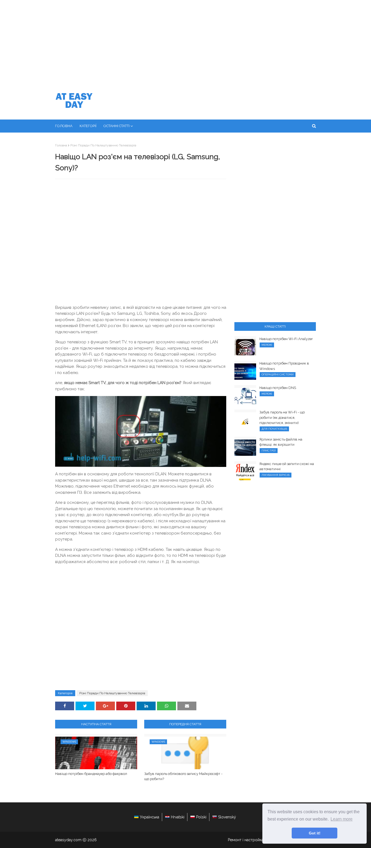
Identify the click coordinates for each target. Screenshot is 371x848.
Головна (61, 145)
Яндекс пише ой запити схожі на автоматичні (286, 466)
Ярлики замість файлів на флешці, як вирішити (280, 442)
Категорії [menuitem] (88, 126)
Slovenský (227, 817)
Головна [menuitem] (64, 126)
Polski (201, 817)
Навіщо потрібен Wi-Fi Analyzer (286, 339)
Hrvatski (177, 817)
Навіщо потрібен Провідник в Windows (284, 366)
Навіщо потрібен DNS (277, 388)
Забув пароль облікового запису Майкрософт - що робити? (183, 776)
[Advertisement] (185, 41)
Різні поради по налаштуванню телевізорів (103, 145)
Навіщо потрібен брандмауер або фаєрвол (91, 774)
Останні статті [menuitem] (116, 126)
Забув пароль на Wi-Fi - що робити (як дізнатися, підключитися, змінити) (282, 417)
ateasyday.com (68, 840)
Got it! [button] (314, 833)
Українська (149, 817)
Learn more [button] (342, 819)
